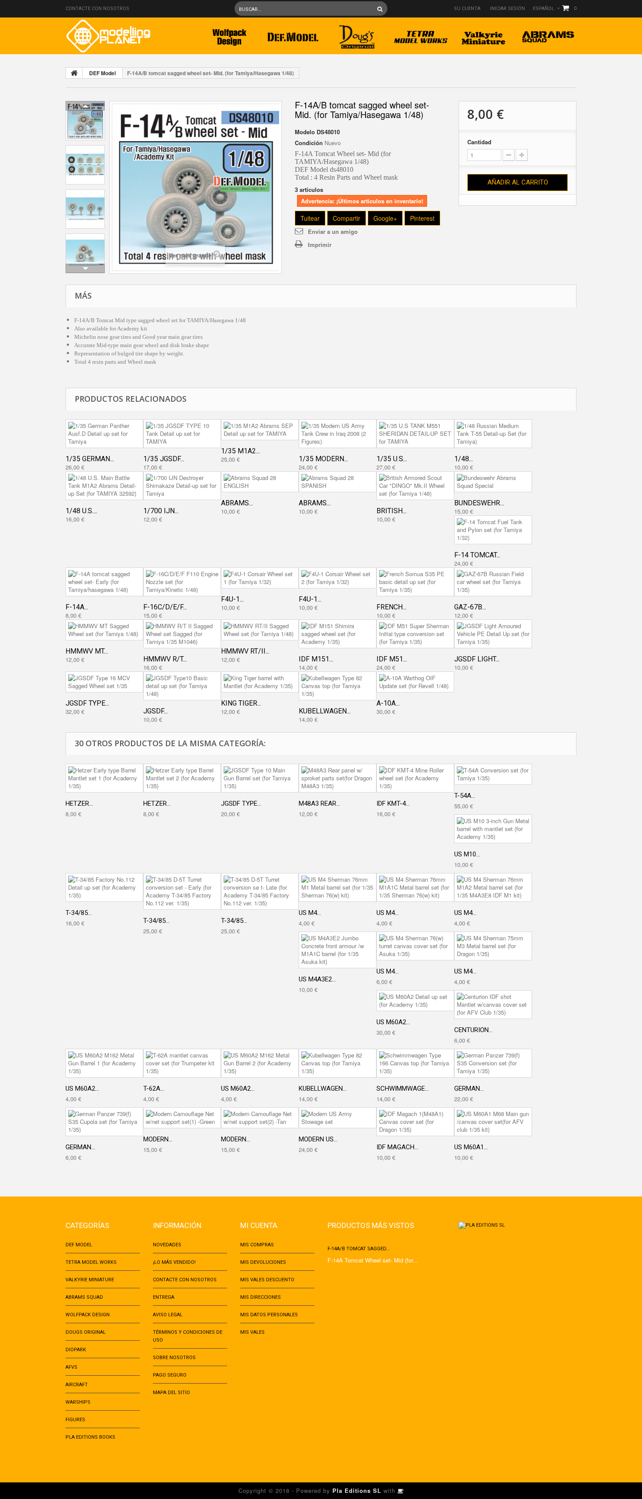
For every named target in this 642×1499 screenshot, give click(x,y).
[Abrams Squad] (548, 34)
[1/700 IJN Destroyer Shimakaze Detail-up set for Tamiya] (182, 485)
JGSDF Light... (477, 659)
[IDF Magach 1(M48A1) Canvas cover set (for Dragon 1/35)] (415, 1121)
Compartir (346, 218)
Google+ (385, 218)
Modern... (158, 1139)
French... (391, 607)
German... (469, 1088)
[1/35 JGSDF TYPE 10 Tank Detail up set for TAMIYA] (182, 433)
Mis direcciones (260, 1297)
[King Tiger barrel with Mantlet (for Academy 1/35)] (260, 681)
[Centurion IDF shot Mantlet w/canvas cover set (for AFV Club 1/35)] (493, 1004)
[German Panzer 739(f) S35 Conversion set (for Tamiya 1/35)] (493, 1063)
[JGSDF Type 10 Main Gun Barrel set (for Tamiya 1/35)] (260, 778)
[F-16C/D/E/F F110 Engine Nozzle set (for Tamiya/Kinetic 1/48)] (182, 581)
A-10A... (388, 703)
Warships (78, 1402)
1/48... (463, 459)
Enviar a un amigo (333, 231)
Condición (309, 143)
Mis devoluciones (263, 1262)
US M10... (467, 854)
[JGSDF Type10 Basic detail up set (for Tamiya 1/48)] (182, 685)
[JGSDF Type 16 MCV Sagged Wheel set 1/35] (104, 681)
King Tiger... (241, 703)
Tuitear (310, 218)
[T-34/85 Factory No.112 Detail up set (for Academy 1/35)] (104, 887)
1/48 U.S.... (81, 511)
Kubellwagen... (325, 711)
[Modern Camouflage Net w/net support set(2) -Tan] (260, 1117)
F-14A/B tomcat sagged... (359, 1249)
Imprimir (319, 244)
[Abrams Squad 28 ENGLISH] (260, 481)
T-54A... (464, 796)
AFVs (71, 1367)
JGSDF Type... (87, 703)
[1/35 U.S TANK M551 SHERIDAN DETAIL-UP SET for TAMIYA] (415, 433)
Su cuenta (467, 8)
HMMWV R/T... (165, 659)
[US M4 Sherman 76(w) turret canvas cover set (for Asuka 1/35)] (415, 946)
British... (391, 511)
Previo (85, 106)
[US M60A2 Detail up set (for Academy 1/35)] (415, 1000)
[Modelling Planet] (108, 36)
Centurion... (473, 1030)
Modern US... (318, 1139)
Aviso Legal (168, 1315)
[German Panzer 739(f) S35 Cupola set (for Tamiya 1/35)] (104, 1121)
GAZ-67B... (470, 607)
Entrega (163, 1297)
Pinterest (422, 218)
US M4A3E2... (317, 979)
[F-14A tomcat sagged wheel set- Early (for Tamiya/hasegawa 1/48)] (104, 581)
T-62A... (153, 1088)
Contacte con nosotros (97, 8)
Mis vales (252, 1332)
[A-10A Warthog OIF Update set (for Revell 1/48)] (415, 681)
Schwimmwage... (402, 1088)
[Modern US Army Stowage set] (337, 1117)
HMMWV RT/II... (245, 651)
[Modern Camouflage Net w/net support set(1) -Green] (182, 1117)
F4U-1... (232, 599)
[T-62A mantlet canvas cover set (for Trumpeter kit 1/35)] (182, 1063)
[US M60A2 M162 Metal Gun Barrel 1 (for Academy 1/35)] (104, 1063)
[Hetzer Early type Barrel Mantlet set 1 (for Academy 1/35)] (104, 778)
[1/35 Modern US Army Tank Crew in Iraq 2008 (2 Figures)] (337, 433)
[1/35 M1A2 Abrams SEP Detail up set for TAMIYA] (260, 429)
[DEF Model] (293, 34)
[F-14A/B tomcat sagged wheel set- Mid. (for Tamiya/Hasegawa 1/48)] (85, 120)
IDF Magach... (397, 1147)
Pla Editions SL (356, 1490)
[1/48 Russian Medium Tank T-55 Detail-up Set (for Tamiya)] (493, 433)
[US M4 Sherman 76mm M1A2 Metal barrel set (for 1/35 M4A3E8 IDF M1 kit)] (493, 887)
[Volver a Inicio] (74, 73)
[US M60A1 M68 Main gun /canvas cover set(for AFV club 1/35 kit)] (493, 1121)
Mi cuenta (258, 1225)
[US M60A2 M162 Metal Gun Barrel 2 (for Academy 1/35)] (260, 1063)
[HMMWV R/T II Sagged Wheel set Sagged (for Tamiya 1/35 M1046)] (182, 633)
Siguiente (85, 268)
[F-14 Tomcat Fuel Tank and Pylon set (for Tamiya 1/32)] (493, 529)
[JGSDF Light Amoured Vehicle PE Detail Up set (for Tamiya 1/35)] (493, 633)
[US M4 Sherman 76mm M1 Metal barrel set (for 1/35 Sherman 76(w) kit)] (337, 887)
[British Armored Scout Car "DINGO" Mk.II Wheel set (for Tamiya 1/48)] (415, 485)
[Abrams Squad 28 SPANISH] (337, 481)
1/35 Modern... (323, 459)
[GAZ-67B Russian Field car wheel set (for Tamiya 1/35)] (493, 581)
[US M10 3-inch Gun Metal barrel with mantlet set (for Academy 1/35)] (493, 828)
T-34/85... (79, 913)
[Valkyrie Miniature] (484, 34)
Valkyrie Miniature (90, 1280)
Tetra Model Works (91, 1262)
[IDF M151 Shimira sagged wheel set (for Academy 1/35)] (337, 633)
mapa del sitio (171, 1392)
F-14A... (77, 607)
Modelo (305, 132)
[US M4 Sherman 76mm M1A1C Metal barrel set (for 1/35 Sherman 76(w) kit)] (415, 887)
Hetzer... (79, 803)
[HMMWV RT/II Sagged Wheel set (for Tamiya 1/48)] (260, 629)
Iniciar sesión (507, 8)
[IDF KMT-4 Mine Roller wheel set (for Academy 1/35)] (415, 778)
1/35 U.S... (391, 459)
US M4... (310, 913)
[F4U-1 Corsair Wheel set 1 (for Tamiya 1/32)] (260, 577)
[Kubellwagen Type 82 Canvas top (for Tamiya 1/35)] (337, 685)
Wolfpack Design (88, 1315)
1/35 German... (90, 459)
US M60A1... (471, 1147)
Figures (75, 1419)
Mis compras (257, 1245)
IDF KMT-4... (393, 803)
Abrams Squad (84, 1297)
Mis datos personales (269, 1315)
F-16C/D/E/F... (165, 607)
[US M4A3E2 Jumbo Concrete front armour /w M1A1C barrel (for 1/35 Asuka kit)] (337, 950)
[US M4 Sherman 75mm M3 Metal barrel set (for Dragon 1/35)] (493, 946)
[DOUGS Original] (357, 34)
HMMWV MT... (87, 651)
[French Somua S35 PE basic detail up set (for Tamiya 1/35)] (415, 581)
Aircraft (77, 1385)
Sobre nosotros (174, 1357)
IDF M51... (391, 659)
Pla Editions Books (90, 1437)
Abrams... (237, 503)
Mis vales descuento (267, 1280)
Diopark (76, 1350)
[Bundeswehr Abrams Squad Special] (493, 481)
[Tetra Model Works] (420, 34)
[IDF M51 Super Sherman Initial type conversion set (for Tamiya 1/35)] (415, 633)
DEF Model (102, 73)
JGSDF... (155, 711)
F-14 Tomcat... (477, 555)
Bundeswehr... (479, 503)
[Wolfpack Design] (229, 34)
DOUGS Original (86, 1332)
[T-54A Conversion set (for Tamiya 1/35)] (493, 774)
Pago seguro (169, 1375)
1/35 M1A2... (240, 451)
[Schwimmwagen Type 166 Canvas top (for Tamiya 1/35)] (415, 1063)
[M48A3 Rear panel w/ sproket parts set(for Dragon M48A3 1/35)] (337, 778)
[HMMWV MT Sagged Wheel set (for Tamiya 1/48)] (104, 629)
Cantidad (479, 142)
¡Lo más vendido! (174, 1262)
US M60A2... (393, 1022)
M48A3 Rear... (319, 803)
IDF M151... (316, 659)
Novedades (167, 1245)
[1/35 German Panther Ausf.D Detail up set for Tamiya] (104, 433)
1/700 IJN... (161, 511)
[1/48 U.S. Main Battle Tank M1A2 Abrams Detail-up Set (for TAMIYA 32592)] (104, 485)
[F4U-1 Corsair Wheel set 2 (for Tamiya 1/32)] (337, 577)
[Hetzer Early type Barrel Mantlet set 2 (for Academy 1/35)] (182, 778)
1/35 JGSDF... (163, 459)
